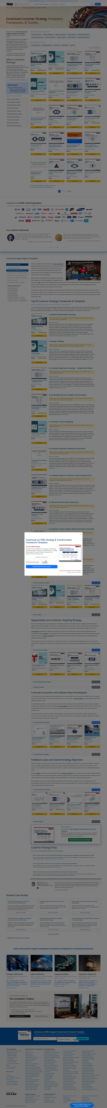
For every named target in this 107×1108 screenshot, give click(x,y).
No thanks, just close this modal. (74, 572)
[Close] (80, 534)
